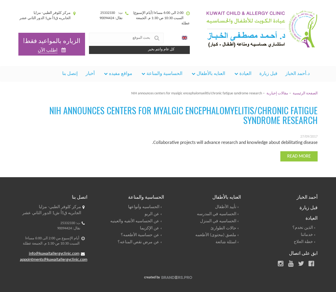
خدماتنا (307, 235)
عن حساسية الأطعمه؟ (140, 235)
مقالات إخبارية (277, 93)
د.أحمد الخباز (297, 73)
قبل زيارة (268, 73)
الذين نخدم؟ (302, 228)
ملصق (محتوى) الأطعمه (215, 235)
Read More (299, 156)
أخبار (90, 73)
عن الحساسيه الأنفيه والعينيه (134, 221)
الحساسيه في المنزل (218, 221)
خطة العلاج (303, 242)
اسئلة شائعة (226, 242)
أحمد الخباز (307, 196)
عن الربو (152, 214)
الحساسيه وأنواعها (143, 207)
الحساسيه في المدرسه (216, 214)
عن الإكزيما (149, 228)
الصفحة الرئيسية (305, 93)
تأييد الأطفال (225, 207)
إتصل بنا (70, 73)
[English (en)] (184, 38)
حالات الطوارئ (223, 228)
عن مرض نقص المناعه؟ (138, 242)
